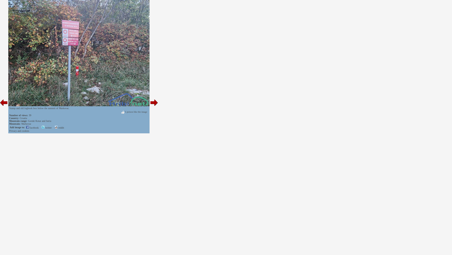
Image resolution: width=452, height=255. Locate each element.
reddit (61, 127)
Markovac (26, 124)
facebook (34, 127)
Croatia (23, 118)
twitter (48, 127)
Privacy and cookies (19, 131)
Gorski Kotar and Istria (39, 121)
